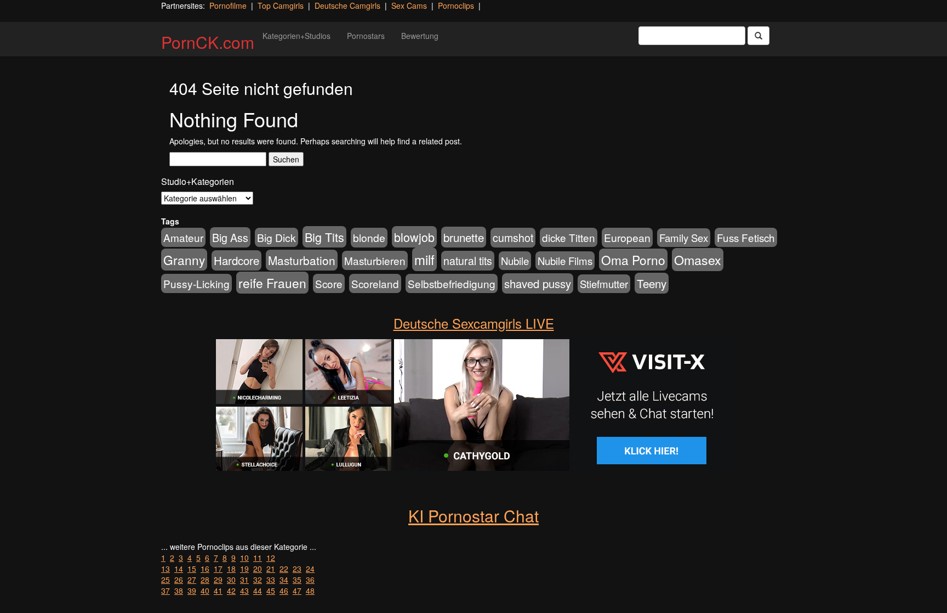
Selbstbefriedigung (451, 283)
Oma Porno (633, 259)
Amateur (183, 237)
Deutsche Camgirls (347, 5)
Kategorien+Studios (296, 35)
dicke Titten (568, 237)
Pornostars (366, 35)
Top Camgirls (281, 5)
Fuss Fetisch (746, 237)
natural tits (467, 260)
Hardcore (236, 260)
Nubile (515, 261)
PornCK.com (207, 42)
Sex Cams (409, 5)
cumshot (513, 237)
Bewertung (419, 35)
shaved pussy (537, 283)
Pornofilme (228, 5)
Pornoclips (456, 5)
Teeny (651, 283)
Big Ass (230, 237)
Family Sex (683, 237)
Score (329, 283)
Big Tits (324, 236)
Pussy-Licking (196, 283)
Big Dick (276, 237)
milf (424, 259)
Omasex (697, 259)
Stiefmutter (604, 284)
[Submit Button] (758, 35)
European (627, 237)
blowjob (414, 236)
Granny (184, 259)
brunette (463, 237)
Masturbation (301, 260)
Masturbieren (375, 260)
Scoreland (375, 283)
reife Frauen (272, 282)
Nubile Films (565, 261)
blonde (369, 237)
